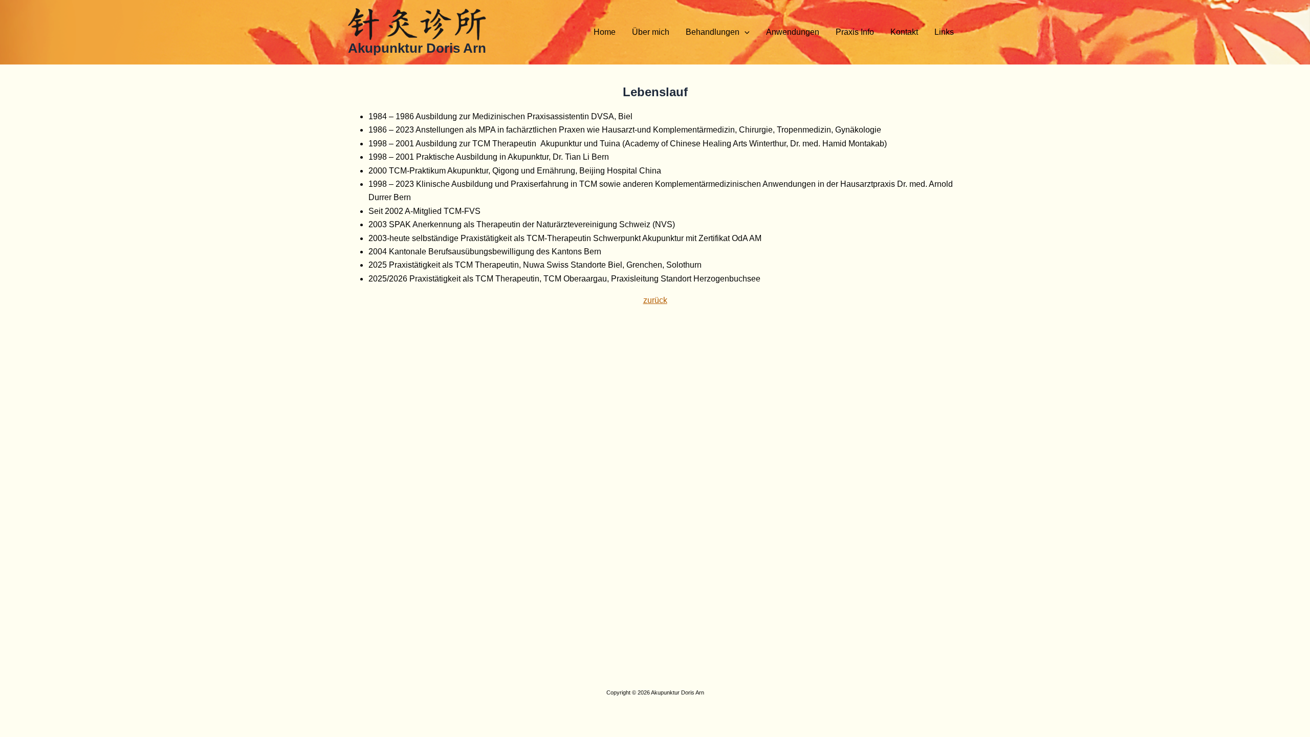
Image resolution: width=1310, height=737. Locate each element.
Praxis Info (855, 32)
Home (605, 32)
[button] (744, 32)
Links (944, 32)
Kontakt (904, 32)
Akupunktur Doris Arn (417, 48)
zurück (655, 300)
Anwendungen (792, 32)
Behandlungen (712, 32)
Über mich (650, 32)
